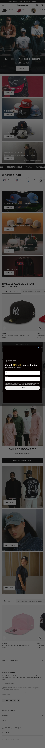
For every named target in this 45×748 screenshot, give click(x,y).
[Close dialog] (40, 347)
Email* (6, 370)
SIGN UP (22, 387)
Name (6, 376)
